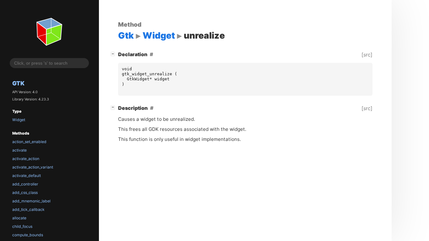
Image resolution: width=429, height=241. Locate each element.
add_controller (25, 184)
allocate (19, 218)
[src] (366, 54)
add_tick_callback (28, 209)
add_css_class (25, 192)
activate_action (25, 158)
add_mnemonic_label (31, 201)
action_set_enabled (29, 141)
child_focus (22, 226)
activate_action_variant (32, 167)
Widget (18, 119)
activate (19, 150)
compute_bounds (27, 235)
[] (114, 53)
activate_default (26, 175)
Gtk (18, 83)
